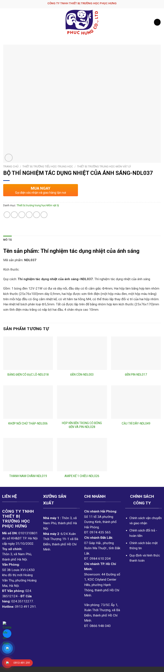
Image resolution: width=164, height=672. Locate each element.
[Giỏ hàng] (157, 22)
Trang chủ (10, 166)
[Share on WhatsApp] (7, 214)
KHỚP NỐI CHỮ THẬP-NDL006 (28, 423)
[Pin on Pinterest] (36, 214)
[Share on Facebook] (14, 214)
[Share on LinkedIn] (44, 214)
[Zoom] (9, 158)
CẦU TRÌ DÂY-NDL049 (136, 423)
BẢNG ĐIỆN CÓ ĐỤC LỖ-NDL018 (28, 374)
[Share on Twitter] (21, 214)
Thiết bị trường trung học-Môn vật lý (104, 166)
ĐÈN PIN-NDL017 (136, 374)
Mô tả (7, 239)
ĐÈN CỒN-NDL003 (82, 374)
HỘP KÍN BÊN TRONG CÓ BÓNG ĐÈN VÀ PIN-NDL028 (82, 425)
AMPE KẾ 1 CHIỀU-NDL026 (81, 476)
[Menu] (5, 22)
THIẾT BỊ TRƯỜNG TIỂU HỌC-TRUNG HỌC (47, 166)
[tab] (7, 240)
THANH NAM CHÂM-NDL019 (28, 476)
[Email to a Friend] (29, 214)
